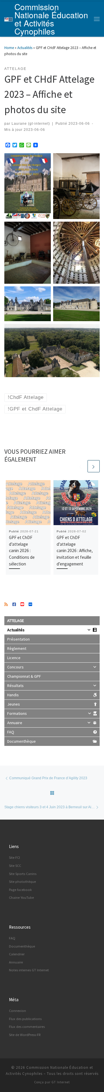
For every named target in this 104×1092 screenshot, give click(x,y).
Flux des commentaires (27, 1026)
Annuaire (14, 722)
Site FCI (14, 857)
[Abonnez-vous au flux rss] (6, 604)
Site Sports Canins (22, 874)
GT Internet (60, 1082)
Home (9, 47)
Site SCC (15, 865)
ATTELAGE (15, 620)
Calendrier (17, 954)
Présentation (18, 639)
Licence (14, 657)
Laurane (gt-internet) (31, 123)
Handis (13, 694)
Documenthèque (21, 741)
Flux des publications (25, 1019)
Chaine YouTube (21, 897)
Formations (17, 713)
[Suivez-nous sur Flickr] (30, 604)
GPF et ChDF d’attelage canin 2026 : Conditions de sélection (22, 551)
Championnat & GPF (24, 676)
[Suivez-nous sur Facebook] (14, 604)
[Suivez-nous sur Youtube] (22, 604)
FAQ (10, 732)
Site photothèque (22, 881)
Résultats (15, 685)
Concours (15, 667)
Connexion (17, 1010)
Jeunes (13, 704)
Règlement (16, 648)
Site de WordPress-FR (25, 1035)
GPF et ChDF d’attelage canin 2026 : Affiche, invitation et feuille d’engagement (75, 551)
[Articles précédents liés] (81, 466)
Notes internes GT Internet (29, 970)
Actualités (24, 47)
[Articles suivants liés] (94, 466)
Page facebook (20, 889)
